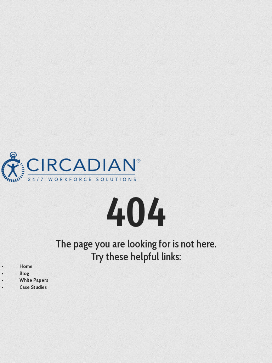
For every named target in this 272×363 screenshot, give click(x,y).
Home (26, 266)
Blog (24, 273)
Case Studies (33, 287)
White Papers (33, 280)
